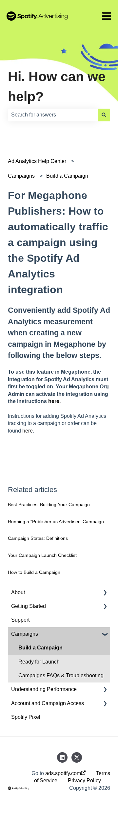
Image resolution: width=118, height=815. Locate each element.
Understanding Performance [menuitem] (44, 689)
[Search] (104, 115)
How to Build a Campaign (34, 572)
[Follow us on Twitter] (76, 757)
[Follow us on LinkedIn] (62, 757)
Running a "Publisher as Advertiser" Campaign (56, 521)
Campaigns (21, 176)
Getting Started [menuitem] (28, 606)
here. (54, 401)
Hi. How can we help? (57, 86)
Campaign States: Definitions (38, 538)
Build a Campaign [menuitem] (40, 647)
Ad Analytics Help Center (37, 161)
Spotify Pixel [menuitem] (25, 717)
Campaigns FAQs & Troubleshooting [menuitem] (61, 675)
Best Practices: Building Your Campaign (49, 504)
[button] (105, 593)
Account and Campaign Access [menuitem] (47, 703)
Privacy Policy (84, 780)
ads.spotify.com (63, 773)
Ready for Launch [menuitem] (39, 661)
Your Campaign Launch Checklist (42, 555)
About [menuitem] (18, 592)
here (27, 431)
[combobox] (53, 115)
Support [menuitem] (20, 620)
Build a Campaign (67, 176)
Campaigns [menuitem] (24, 634)
